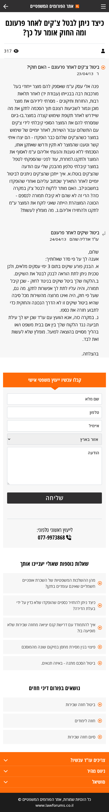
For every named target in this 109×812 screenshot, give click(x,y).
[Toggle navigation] (103, 6)
